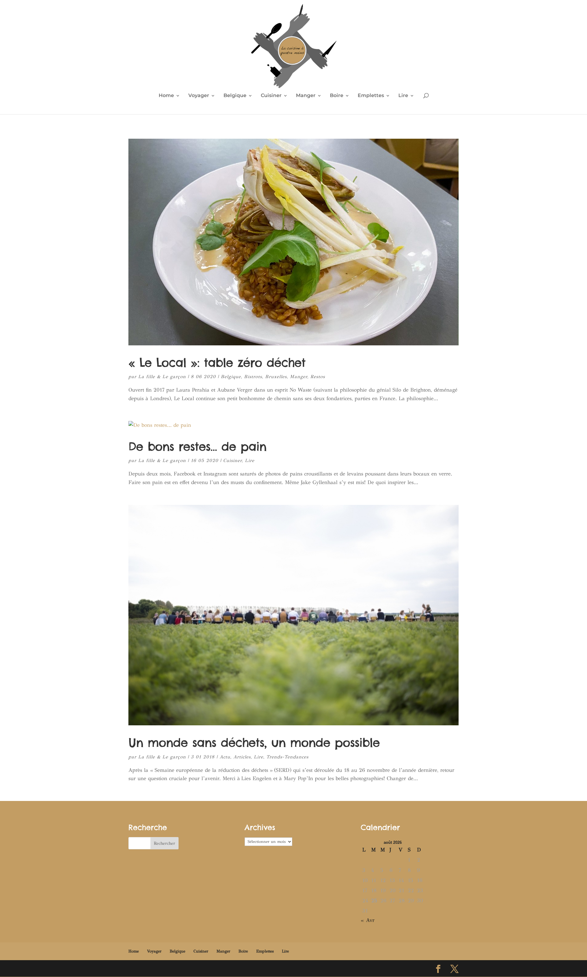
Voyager (198, 95)
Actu (225, 757)
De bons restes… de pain (197, 446)
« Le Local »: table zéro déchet (216, 362)
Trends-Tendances (287, 757)
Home (166, 95)
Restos (317, 376)
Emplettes (371, 95)
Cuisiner (271, 95)
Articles (242, 757)
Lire (403, 95)
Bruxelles (276, 376)
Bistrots (253, 376)
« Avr (368, 920)
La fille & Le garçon (162, 376)
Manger (306, 95)
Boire (336, 95)
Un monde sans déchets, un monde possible (254, 742)
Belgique (234, 95)
